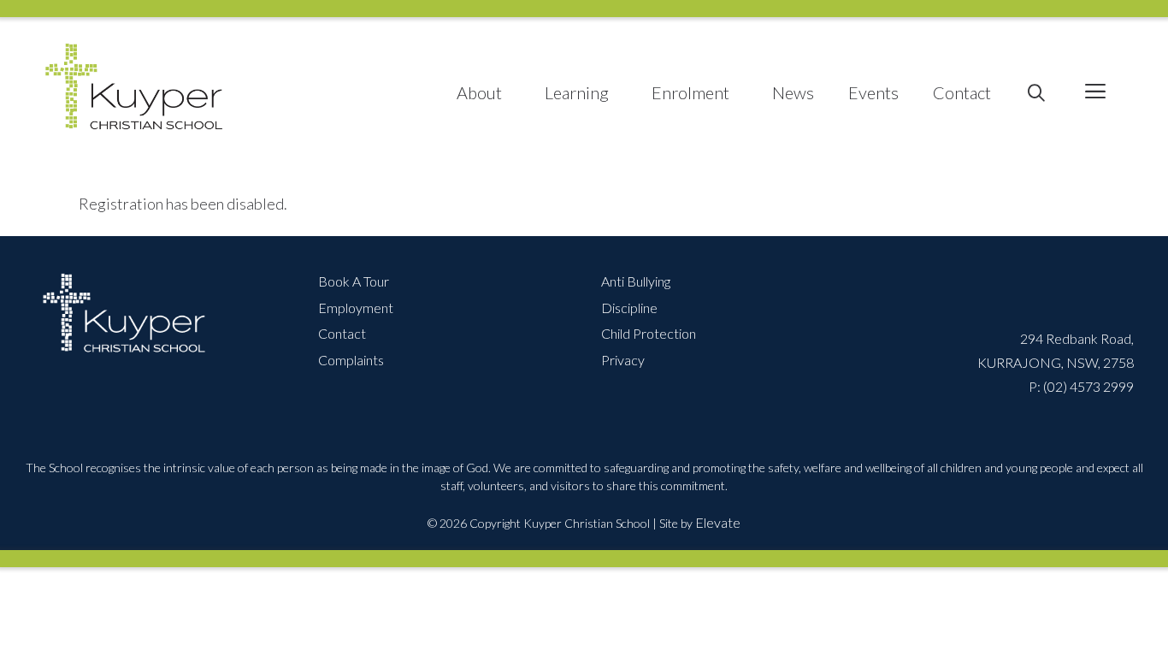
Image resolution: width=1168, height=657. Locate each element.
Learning (577, 92)
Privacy (623, 360)
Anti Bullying (635, 281)
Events (873, 92)
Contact (962, 92)
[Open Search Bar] (1036, 92)
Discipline (629, 307)
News (793, 92)
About (479, 92)
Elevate (717, 522)
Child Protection (648, 333)
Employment (355, 307)
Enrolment (690, 92)
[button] (1095, 92)
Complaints (351, 360)
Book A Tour (353, 281)
